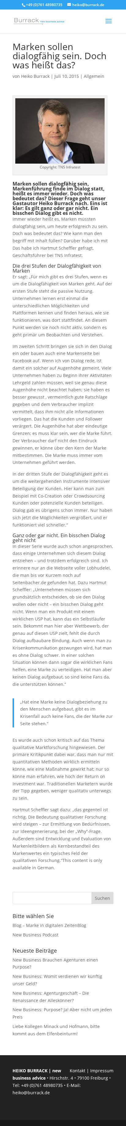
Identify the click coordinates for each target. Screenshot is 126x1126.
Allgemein (94, 76)
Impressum (101, 1071)
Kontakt (77, 1071)
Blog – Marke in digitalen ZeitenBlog (49, 925)
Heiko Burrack (35, 76)
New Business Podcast (35, 935)
